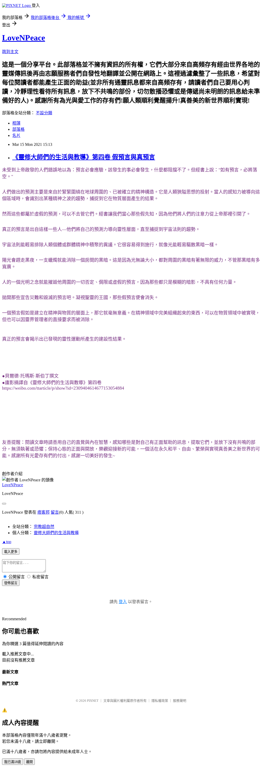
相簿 (16, 123)
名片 (16, 135)
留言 (55, 512)
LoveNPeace (23, 37)
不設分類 (44, 113)
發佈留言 (10, 583)
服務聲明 (179, 701)
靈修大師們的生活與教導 (56, 533)
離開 (29, 762)
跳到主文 (10, 51)
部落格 (18, 129)
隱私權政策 (159, 701)
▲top (6, 542)
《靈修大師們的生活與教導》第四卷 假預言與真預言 (83, 157)
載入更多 (10, 552)
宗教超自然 (44, 526)
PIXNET (93, 701)
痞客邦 (43, 512)
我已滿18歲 (12, 762)
